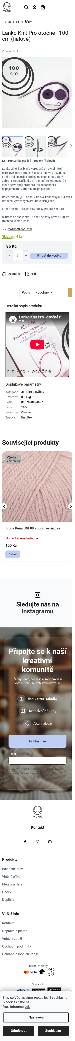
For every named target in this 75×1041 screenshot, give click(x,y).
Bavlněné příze (13, 869)
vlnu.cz (37, 842)
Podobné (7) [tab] (44, 292)
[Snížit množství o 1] (9, 255)
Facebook (25, 842)
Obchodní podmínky (17, 946)
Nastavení (36, 1017)
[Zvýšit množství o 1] (26, 255)
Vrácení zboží (12, 939)
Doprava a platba (15, 931)
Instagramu (37, 611)
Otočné (26, 412)
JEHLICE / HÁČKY (33, 392)
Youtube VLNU (50, 842)
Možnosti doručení (20, 229)
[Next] (71, 506)
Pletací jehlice (12, 884)
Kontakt (8, 923)
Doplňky (8, 900)
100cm (25, 407)
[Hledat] (26, 7)
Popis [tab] (26, 292)
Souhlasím (53, 1031)
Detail (13, 554)
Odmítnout (18, 1031)
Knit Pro (26, 417)
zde (27, 1007)
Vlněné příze (11, 877)
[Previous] (4, 506)
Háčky (6, 892)
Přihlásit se (37, 741)
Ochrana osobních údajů (20, 954)
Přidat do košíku (49, 256)
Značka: (12, 51)
